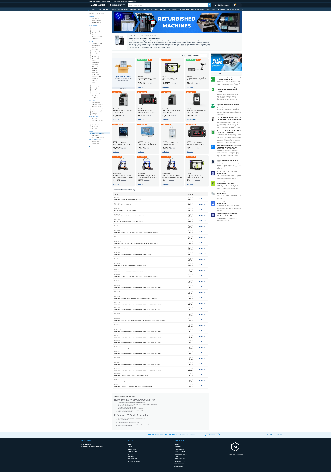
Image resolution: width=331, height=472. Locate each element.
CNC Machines (221, 9)
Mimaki (95, 72)
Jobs (176, 456)
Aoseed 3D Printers (98, 43)
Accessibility (179, 466)
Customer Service (122, 1)
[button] (117, 5)
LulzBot (95, 64)
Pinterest (281, 434)
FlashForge (96, 56)
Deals (91, 131)
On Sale (184, 55)
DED (94, 27)
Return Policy (179, 459)
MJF (94, 35)
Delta (94, 128)
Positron (95, 78)
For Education (96, 20)
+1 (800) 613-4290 (131, 1)
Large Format (96, 106)
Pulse (94, 82)
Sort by (189, 55)
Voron (94, 91)
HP (94, 60)
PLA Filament (154, 9)
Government (132, 459)
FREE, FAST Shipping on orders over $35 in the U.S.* (102, 1)
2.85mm (95, 143)
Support (131, 456)
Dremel (95, 53)
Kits (94, 118)
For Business (96, 22)
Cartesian (95, 125)
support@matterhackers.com (92, 447)
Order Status (179, 449)
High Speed (96, 102)
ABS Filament (163, 9)
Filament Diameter (95, 140)
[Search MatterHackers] (209, 5)
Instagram (274, 434)
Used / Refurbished (98, 133)
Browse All (92, 147)
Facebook (267, 434)
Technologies (93, 25)
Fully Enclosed (97, 110)
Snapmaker (96, 86)
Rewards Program (181, 454)
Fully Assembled (97, 120)
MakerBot (95, 68)
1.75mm (95, 141)
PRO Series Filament (184, 9)
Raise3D (95, 84)
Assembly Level (94, 116)
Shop (130, 444)
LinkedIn (277, 434)
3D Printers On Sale (98, 137)
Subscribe (212, 435)
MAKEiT (95, 66)
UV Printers (96, 38)
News (130, 447)
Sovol (94, 88)
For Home (95, 18)
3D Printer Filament (123, 9)
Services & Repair (134, 461)
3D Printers (113, 9)
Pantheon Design (97, 76)
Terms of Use (179, 464)
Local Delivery (179, 451)
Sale (100, 9)
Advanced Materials (98, 108)
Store (135, 35)
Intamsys (95, 62)
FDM (94, 29)
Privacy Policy (179, 461)
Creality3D (96, 51)
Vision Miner (96, 93)
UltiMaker (95, 90)
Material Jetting (97, 36)
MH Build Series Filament (197, 9)
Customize (116, 152)
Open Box (95, 135)
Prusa (94, 80)
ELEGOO (95, 55)
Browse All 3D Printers (96, 13)
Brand (91, 41)
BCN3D (95, 49)
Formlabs (95, 58)
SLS (94, 33)
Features (92, 100)
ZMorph (95, 95)
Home (130, 35)
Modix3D (95, 74)
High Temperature (97, 104)
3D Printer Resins (210, 9)
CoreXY (95, 126)
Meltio (94, 70)
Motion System (94, 123)
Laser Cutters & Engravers (233, 9)
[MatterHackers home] (97, 5)
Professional (133, 451)
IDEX (94, 114)
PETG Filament (173, 9)
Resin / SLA (96, 31)
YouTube (284, 434)
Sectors (91, 16)
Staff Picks (105, 9)
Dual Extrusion (97, 112)
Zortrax (95, 97)
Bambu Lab (133, 9)
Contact (177, 447)
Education (131, 454)
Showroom (132, 449)
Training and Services (143, 9)
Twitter (271, 434)
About (176, 444)
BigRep (95, 47)
